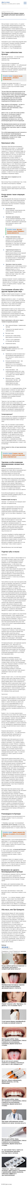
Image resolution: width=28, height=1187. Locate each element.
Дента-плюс (6, 2)
